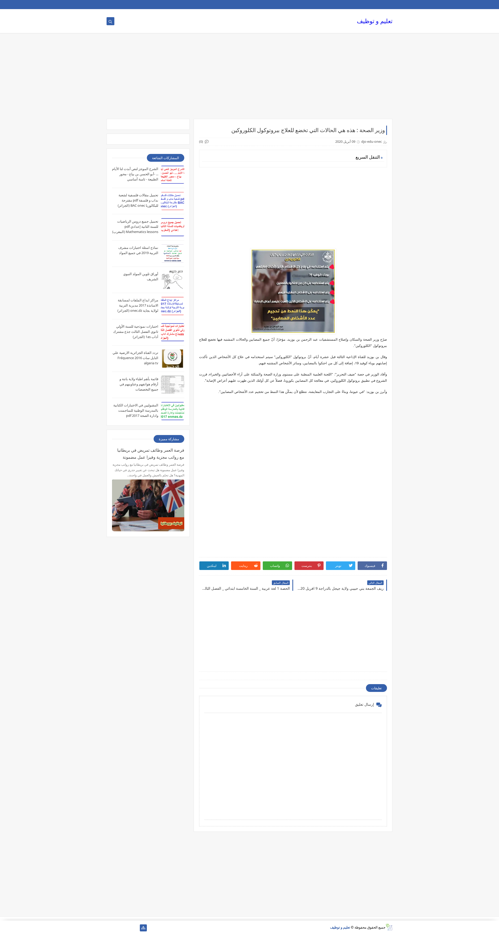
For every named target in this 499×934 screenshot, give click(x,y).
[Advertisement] (249, 78)
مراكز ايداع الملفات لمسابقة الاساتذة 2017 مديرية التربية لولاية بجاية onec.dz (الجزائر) (137, 305)
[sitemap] (143, 927)
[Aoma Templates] (135, 927)
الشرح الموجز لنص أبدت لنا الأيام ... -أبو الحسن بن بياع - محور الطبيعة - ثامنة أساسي (135, 173)
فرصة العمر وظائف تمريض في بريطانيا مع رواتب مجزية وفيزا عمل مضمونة (150, 453)
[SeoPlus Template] (388, 927)
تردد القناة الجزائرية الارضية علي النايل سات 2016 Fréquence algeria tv (135, 357)
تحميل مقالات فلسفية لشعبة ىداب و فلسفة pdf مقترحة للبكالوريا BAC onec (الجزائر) (138, 200)
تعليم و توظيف (374, 21)
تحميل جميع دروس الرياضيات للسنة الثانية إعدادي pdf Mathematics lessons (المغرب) (135, 226)
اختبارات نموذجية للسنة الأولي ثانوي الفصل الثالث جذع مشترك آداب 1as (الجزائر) (135, 331)
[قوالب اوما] (110, 927)
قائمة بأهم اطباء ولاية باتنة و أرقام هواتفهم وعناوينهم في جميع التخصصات (139, 384)
